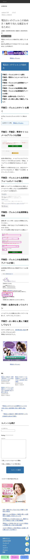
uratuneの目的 (7, 540)
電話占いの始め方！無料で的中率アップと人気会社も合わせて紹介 (7, 378)
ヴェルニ (5, 550)
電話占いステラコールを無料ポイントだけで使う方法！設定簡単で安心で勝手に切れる (14, 408)
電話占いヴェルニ (15, 58)
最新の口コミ (6, 538)
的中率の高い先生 (20, 329)
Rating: (3, 435)
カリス (4, 545)
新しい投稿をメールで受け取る (11, 464)
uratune (4, 6)
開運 (4, 552)
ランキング (6, 543)
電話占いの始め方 (6, 36)
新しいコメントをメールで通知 (11, 460)
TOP (6, 12)
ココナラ (5, 547)
